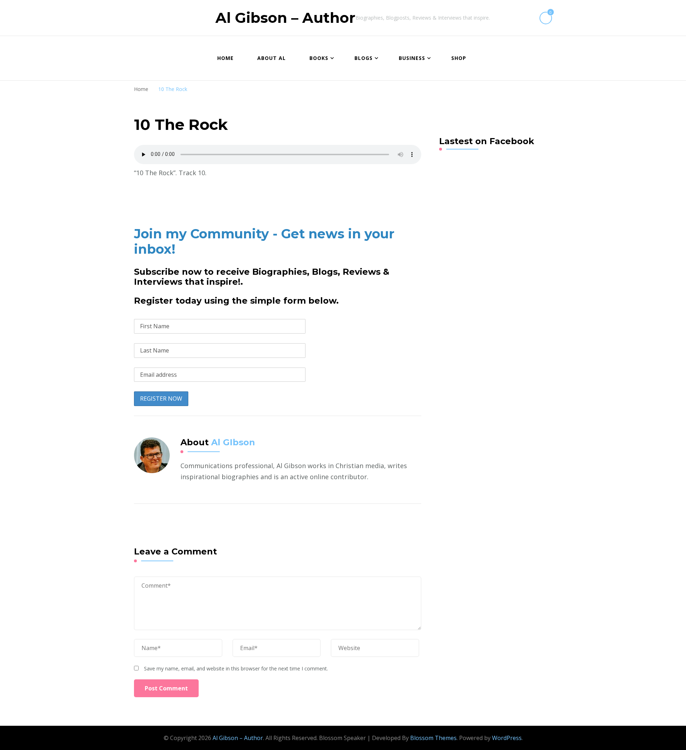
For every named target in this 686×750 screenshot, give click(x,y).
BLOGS (363, 58)
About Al (271, 58)
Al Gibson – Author (285, 17)
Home (225, 58)
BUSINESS (412, 58)
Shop (458, 58)
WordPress (507, 738)
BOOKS (318, 58)
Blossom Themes (433, 738)
